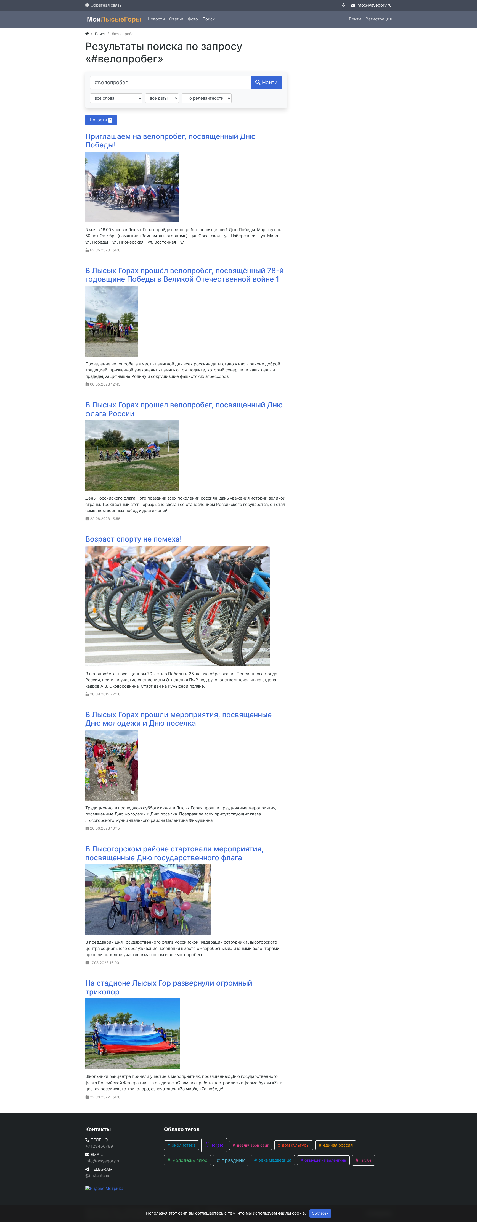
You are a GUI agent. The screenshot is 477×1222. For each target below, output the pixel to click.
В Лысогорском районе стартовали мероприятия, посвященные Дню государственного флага (174, 853)
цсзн (365, 1160)
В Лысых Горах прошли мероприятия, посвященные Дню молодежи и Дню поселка (178, 719)
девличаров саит (252, 1145)
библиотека (183, 1145)
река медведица (274, 1160)
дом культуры (295, 1145)
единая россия (337, 1145)
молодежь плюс (189, 1160)
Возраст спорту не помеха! (133, 539)
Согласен (320, 1213)
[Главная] (87, 33)
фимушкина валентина (324, 1160)
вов (216, 1145)
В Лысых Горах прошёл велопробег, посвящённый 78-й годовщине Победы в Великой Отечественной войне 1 (184, 275)
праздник (232, 1160)
